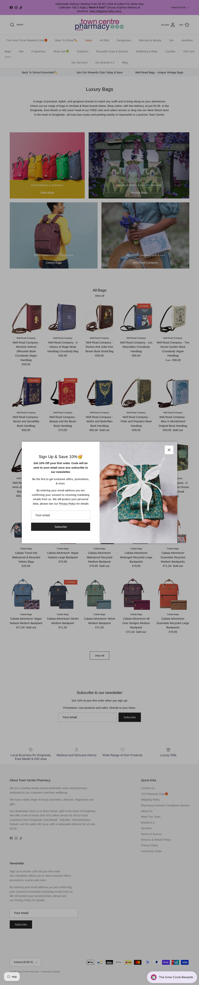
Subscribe (61, 526)
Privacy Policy (67, 503)
